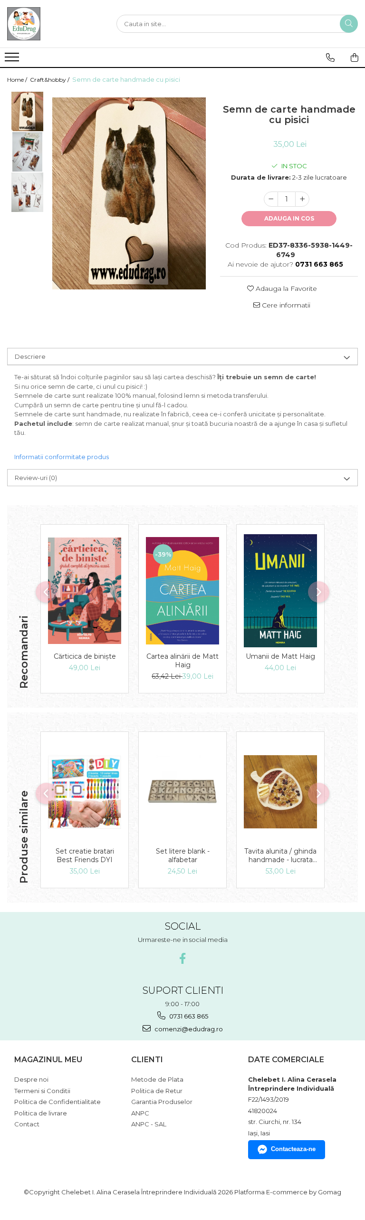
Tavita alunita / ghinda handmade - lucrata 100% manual (280, 855)
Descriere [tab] (30, 356)
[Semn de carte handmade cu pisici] (129, 193)
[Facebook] (182, 958)
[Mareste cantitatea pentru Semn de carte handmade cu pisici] (302, 199)
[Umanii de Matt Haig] (280, 590)
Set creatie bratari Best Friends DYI (85, 855)
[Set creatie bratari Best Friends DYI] (84, 791)
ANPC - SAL (148, 1124)
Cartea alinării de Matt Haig (182, 660)
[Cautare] (349, 24)
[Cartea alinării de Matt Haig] (182, 590)
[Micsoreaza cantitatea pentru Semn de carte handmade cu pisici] (271, 199)
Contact (26, 1124)
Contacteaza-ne (293, 1149)
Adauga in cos (289, 218)
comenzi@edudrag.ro (188, 1029)
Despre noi (31, 1079)
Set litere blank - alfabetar (183, 855)
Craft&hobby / (50, 79)
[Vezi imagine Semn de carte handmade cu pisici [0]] (27, 111)
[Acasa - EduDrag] (54, 23)
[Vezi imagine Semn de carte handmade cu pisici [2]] (27, 192)
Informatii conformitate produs (61, 457)
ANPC (140, 1113)
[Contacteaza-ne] (330, 57)
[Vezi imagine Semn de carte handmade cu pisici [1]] (27, 152)
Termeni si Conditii (42, 1091)
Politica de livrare (40, 1113)
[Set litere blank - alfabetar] (182, 791)
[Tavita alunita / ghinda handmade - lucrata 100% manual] (280, 791)
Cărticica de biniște (85, 656)
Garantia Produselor (161, 1101)
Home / (18, 79)
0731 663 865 (188, 1016)
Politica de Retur (156, 1091)
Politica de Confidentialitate (57, 1101)
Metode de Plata (157, 1079)
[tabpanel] (129, 193)
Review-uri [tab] (36, 477)
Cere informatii (285, 305)
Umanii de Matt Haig (280, 656)
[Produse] (13, 60)
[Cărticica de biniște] (84, 591)
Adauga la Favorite (285, 288)
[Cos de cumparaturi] (354, 57)
